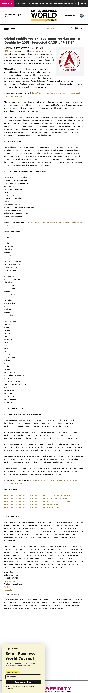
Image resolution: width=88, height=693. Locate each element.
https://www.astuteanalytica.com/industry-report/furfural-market (32, 504)
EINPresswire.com (12, 51)
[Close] (42, 646)
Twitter (7, 587)
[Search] (71, 28)
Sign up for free (23, 682)
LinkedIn (8, 590)
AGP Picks (7, 3)
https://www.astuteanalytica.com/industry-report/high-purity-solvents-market (37, 495)
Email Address (12, 672)
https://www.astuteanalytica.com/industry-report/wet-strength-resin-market (36, 498)
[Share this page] (82, 28)
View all (82, 3)
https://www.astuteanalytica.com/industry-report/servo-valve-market (33, 507)
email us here (9, 581)
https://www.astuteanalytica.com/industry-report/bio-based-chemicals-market (37, 501)
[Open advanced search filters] (76, 28)
